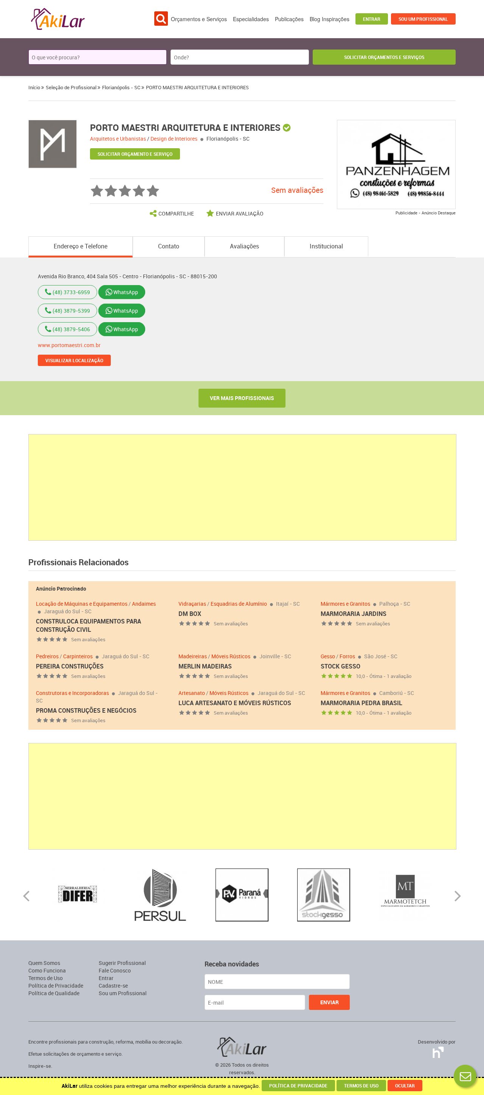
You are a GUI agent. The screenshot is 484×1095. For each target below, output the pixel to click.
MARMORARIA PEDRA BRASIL (361, 703)
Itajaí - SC (288, 603)
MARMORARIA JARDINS (353, 614)
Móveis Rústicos (230, 656)
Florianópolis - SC (228, 138)
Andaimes (144, 603)
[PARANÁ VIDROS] (242, 894)
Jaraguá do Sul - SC (68, 611)
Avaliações (244, 246)
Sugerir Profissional (122, 962)
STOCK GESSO (340, 666)
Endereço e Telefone (80, 246)
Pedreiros (47, 656)
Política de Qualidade (53, 993)
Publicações (289, 19)
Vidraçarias (192, 603)
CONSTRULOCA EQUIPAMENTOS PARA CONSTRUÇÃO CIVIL (88, 625)
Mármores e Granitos (345, 603)
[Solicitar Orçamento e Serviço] (465, 1076)
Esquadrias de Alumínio (239, 603)
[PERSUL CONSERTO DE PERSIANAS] (160, 894)
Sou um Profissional (423, 19)
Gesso (328, 656)
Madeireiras (192, 656)
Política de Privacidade (55, 985)
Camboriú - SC (396, 692)
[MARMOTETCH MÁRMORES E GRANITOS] (405, 894)
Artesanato (191, 692)
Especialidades (251, 19)
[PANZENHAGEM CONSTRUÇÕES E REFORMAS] (396, 164)
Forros (347, 656)
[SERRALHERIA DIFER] (78, 894)
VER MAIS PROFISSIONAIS (242, 398)
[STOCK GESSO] (323, 894)
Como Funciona (47, 970)
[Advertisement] (243, 487)
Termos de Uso (45, 978)
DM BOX (189, 614)
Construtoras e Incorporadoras (72, 692)
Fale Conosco (115, 970)
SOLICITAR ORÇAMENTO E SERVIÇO (135, 154)
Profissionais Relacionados (78, 562)
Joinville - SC (275, 656)
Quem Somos (44, 962)
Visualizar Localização (74, 360)
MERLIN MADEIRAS (205, 666)
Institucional (326, 246)
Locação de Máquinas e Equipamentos (81, 603)
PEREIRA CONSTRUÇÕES (70, 666)
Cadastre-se (113, 985)
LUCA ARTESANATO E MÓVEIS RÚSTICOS (234, 703)
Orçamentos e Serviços (199, 19)
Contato (168, 246)
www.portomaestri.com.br (69, 345)
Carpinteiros (78, 656)
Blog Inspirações (329, 19)
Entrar (371, 19)
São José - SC (380, 656)
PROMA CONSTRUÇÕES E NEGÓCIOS (86, 710)
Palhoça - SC (394, 603)
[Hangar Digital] (437, 1050)
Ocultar (405, 1086)
